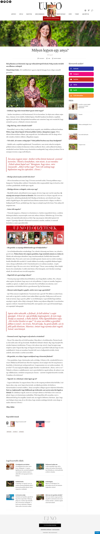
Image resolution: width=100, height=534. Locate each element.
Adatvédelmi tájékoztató (46, 529)
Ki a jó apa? (47, 421)
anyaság (21, 431)
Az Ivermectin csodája (20, 495)
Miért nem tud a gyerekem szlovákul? (54, 495)
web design (45, 532)
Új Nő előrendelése (78, 95)
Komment (42, 58)
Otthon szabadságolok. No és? (85, 124)
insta (4, 2)
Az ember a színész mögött (84, 104)
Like (49, 58)
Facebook (75, 68)
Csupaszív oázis (82, 144)
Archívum (85, 14)
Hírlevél (88, 10)
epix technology (53, 532)
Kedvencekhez (57, 58)
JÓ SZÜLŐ (15, 431)
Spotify (75, 90)
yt (7, 2)
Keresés (92, 10)
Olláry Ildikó (10, 407)
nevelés (9, 431)
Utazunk (80, 114)
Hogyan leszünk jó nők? (21, 421)
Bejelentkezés (85, 10)
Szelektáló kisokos (20, 481)
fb (2, 2)
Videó (77, 14)
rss (10, 2)
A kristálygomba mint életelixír (23, 464)
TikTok (75, 84)
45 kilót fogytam (49, 481)
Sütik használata (55, 529)
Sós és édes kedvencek (83, 134)
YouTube (75, 79)
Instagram (76, 74)
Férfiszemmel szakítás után (52, 464)
